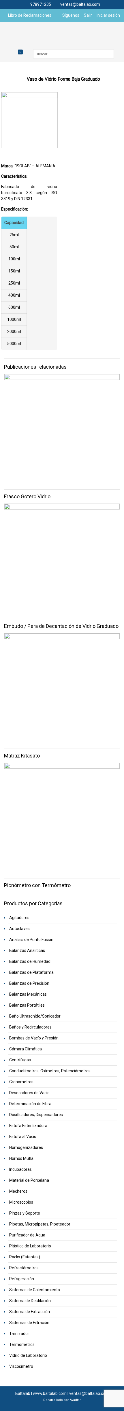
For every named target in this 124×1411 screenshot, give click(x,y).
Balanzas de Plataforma (31, 972)
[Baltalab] (62, 33)
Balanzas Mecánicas (28, 994)
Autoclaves (19, 928)
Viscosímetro (21, 1366)
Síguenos (70, 15)
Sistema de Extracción (29, 1311)
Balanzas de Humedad (29, 961)
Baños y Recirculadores (30, 1027)
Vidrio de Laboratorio (28, 1355)
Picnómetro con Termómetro (37, 885)
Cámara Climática (25, 1049)
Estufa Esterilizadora (28, 1125)
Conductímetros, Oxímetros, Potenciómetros (50, 1071)
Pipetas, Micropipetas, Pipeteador (39, 1224)
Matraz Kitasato (22, 756)
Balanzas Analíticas (27, 950)
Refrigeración (21, 1278)
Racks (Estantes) (24, 1257)
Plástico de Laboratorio (30, 1246)
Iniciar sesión (108, 15)
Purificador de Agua (27, 1235)
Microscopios (21, 1202)
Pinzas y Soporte (24, 1213)
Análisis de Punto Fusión (31, 939)
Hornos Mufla (21, 1158)
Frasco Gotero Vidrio (27, 496)
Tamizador (19, 1333)
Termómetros (22, 1344)
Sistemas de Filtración (29, 1322)
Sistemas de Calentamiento (34, 1289)
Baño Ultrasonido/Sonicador (35, 1016)
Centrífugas (20, 1060)
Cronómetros (21, 1081)
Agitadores (19, 917)
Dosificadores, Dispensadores (36, 1114)
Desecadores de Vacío (29, 1092)
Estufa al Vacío (22, 1136)
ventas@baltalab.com (80, 4)
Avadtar (75, 1400)
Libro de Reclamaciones (29, 15)
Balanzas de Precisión (29, 983)
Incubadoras (20, 1169)
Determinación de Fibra (30, 1103)
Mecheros (18, 1191)
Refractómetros (24, 1268)
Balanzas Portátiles (27, 1005)
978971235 (40, 4)
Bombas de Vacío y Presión (34, 1038)
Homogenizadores (26, 1147)
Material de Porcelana (29, 1180)
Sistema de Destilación (30, 1300)
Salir (88, 15)
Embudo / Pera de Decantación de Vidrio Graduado (61, 626)
